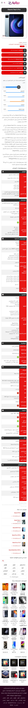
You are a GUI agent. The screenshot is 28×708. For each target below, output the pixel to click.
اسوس (4, 700)
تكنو (24, 702)
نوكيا (22, 574)
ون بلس (14, 574)
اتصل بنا (16, 705)
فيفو (14, 571)
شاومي (22, 571)
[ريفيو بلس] (14, 3)
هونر (5, 568)
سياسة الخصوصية (12, 702)
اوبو (23, 568)
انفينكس (5, 571)
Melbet (11, 705)
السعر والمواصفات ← (16, 516)
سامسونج (22, 565)
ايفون (14, 565)
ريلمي (14, 568)
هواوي (5, 565)
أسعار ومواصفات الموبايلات (16, 44)
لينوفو (5, 574)
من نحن (5, 702)
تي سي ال (19, 702)
